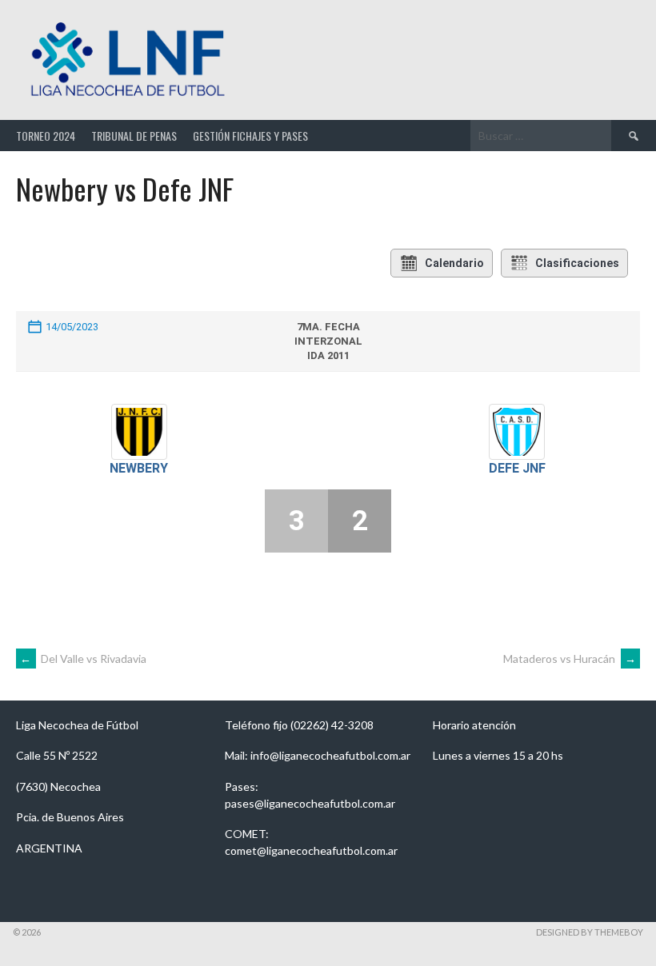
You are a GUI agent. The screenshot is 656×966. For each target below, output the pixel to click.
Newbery (139, 468)
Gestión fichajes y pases (250, 135)
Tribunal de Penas (134, 135)
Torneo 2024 (45, 135)
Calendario (454, 263)
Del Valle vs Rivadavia (83, 658)
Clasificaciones (577, 263)
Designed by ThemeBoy (589, 932)
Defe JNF (517, 468)
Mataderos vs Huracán (569, 658)
